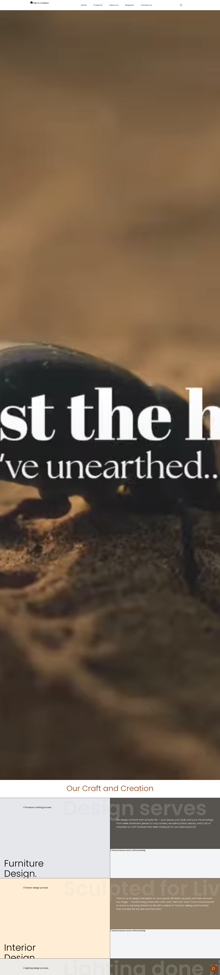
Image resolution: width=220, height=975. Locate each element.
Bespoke (129, 5)
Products (98, 5)
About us (113, 5)
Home (83, 5)
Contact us (146, 5)
